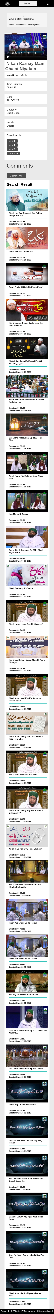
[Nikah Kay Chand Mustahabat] (27, 1091)
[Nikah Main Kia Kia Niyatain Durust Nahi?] (27, 1280)
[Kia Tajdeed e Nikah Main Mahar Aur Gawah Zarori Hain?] (27, 1165)
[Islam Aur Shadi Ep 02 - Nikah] (27, 910)
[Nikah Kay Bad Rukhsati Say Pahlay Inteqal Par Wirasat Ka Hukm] (27, 200)
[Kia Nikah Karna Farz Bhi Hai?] (27, 761)
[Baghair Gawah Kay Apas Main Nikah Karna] (27, 1204)
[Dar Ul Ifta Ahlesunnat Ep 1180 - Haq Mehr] (27, 424)
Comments (16, 176)
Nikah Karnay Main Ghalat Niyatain (24, 25)
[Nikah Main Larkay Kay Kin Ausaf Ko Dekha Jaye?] (27, 797)
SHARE (12, 153)
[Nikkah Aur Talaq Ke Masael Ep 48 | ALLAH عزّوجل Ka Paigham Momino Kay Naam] (27, 348)
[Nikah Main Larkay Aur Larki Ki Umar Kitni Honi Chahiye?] (27, 723)
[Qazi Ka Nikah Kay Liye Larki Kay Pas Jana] (27, 1242)
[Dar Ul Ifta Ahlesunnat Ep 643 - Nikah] (27, 1055)
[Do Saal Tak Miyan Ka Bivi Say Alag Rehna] (27, 1127)
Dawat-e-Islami (15, 19)
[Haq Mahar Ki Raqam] (27, 501)
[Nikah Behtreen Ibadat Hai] (27, 238)
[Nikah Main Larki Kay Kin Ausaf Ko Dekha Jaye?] (27, 685)
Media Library (28, 19)
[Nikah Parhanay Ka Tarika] (27, 575)
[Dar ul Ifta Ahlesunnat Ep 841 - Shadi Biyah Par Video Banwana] (27, 537)
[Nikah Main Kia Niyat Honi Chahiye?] (27, 835)
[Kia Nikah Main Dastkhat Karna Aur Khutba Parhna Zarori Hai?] (27, 871)
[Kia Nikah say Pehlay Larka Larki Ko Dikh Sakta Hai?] (27, 310)
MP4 (11, 141)
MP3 (11, 145)
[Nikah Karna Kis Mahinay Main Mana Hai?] (27, 463)
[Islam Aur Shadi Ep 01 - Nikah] (27, 945)
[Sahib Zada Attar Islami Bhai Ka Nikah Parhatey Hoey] (27, 386)
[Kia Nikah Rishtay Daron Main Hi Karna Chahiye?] (27, 647)
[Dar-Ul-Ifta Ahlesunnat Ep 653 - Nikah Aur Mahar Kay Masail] (27, 1017)
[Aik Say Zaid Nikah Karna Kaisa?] (27, 981)
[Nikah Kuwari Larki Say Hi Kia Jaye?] (27, 611)
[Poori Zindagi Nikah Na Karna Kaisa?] (27, 274)
